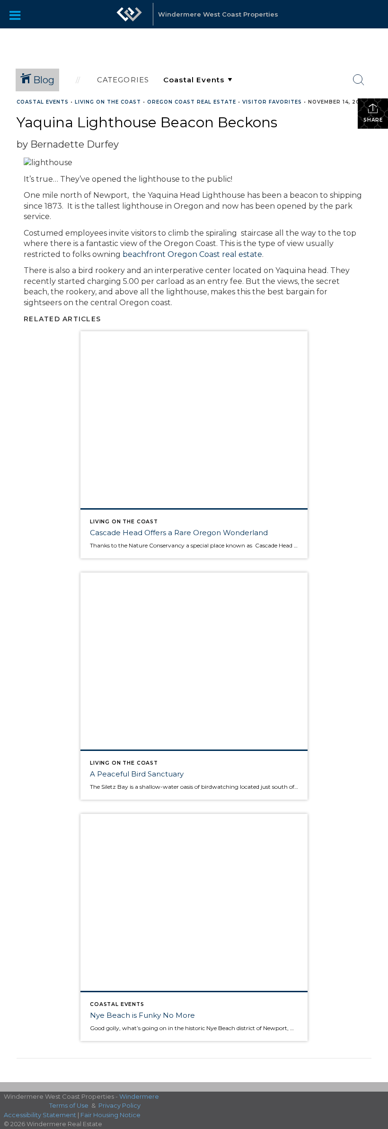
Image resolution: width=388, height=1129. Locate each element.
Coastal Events (43, 102)
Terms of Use (68, 1105)
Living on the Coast (108, 102)
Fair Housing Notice (110, 1115)
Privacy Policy (119, 1105)
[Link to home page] (129, 19)
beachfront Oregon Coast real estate (192, 254)
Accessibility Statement (40, 1115)
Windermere (139, 1096)
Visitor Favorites (272, 102)
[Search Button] (358, 80)
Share (373, 120)
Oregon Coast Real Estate (191, 102)
